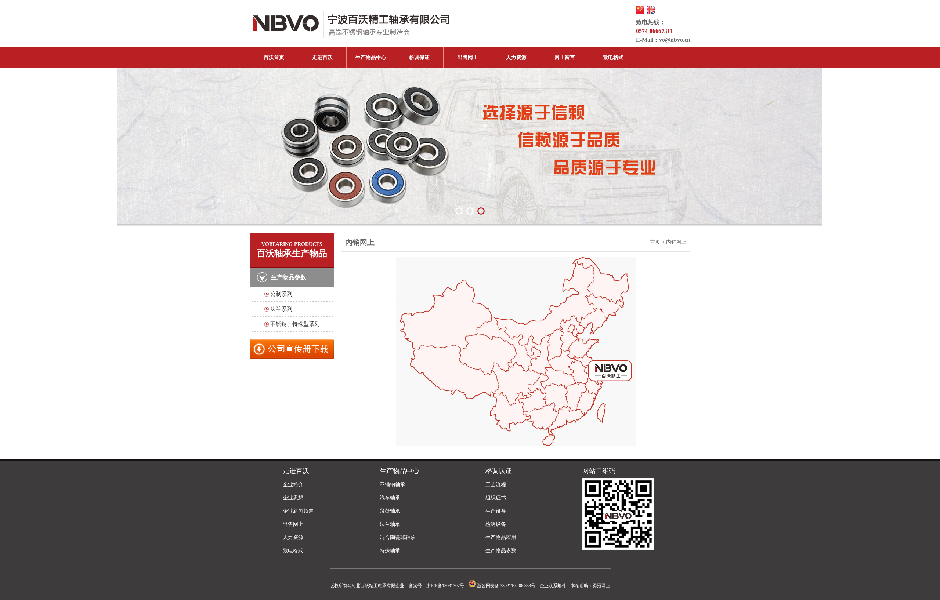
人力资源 (516, 57)
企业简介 (293, 484)
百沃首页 (274, 57)
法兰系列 (281, 309)
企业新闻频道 (298, 511)
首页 (655, 242)
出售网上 (468, 57)
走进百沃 (322, 57)
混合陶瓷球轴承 (398, 537)
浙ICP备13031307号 (445, 585)
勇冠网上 (601, 585)
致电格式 (613, 57)
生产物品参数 (500, 550)
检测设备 (495, 524)
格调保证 (419, 57)
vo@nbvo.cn (674, 40)
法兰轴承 (390, 524)
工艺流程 (495, 484)
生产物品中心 (370, 57)
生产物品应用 (500, 537)
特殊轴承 (390, 550)
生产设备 (495, 511)
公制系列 (281, 294)
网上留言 (564, 57)
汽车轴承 (390, 498)
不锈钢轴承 (392, 484)
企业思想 (293, 498)
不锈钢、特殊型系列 (295, 324)
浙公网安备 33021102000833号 (505, 585)
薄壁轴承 (390, 511)
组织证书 (495, 498)
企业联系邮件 (553, 585)
